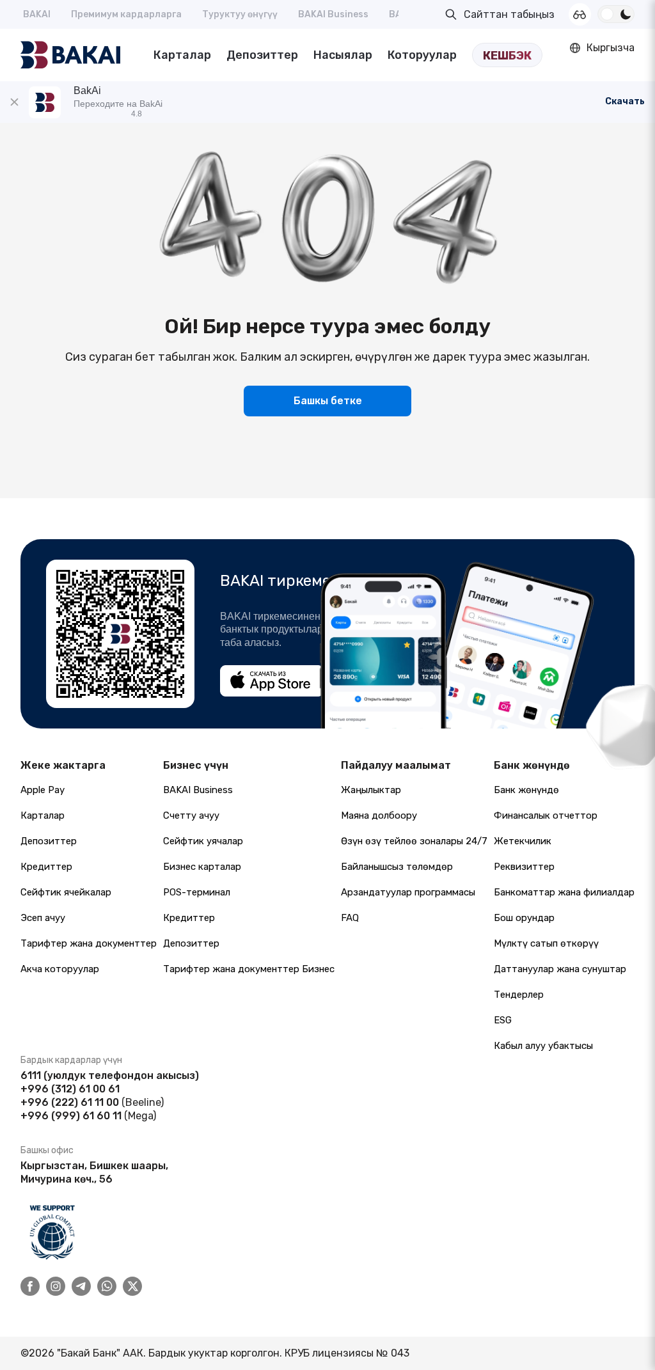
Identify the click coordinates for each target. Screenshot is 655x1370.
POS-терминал (196, 892)
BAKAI (37, 14)
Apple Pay (42, 790)
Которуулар (422, 55)
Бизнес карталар (202, 866)
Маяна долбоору (379, 815)
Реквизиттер (524, 866)
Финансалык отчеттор (545, 815)
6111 (30, 1075)
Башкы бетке (328, 401)
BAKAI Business (333, 14)
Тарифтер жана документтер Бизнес (249, 969)
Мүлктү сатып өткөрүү (546, 943)
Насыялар (342, 55)
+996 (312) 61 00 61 (70, 1089)
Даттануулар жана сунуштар (560, 969)
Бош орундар (524, 918)
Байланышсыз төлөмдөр (397, 866)
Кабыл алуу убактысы (543, 1045)
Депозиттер (262, 55)
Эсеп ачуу (42, 918)
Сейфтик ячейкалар (65, 892)
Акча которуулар (59, 969)
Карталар (182, 55)
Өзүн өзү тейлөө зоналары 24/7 (414, 841)
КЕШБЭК (507, 56)
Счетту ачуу (191, 815)
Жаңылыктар (371, 790)
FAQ (350, 918)
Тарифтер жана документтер (88, 943)
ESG (503, 1020)
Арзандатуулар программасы (408, 892)
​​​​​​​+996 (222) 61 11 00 (69, 1102)
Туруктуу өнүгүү (240, 14)
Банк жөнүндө (526, 790)
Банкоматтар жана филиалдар (564, 892)
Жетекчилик (522, 841)
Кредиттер (46, 866)
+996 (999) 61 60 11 (71, 1116)
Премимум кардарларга (126, 14)
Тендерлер (519, 994)
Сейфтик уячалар (203, 841)
